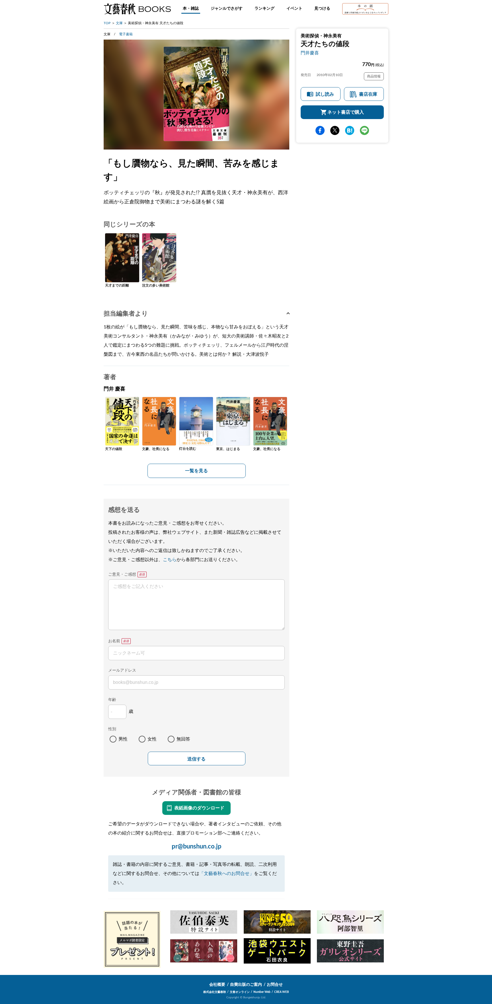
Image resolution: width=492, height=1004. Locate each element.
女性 (152, 739)
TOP (107, 23)
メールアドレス (122, 670)
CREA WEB (281, 992)
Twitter (334, 130)
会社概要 (217, 985)
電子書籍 (126, 34)
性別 (112, 729)
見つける (322, 9)
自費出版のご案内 (246, 985)
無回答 (183, 739)
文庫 (119, 23)
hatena (349, 130)
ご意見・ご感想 (122, 574)
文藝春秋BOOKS (137, 8)
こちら (170, 559)
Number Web (261, 992)
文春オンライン (240, 992)
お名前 (114, 641)
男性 (123, 739)
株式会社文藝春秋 (214, 992)
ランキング (264, 9)
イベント (294, 9)
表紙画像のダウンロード (199, 808)
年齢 (112, 700)
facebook (320, 130)
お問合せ (275, 985)
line (364, 130)
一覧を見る (196, 471)
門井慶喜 (310, 53)
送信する (196, 758)
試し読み (325, 94)
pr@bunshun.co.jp (197, 846)
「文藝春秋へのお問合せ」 (226, 873)
